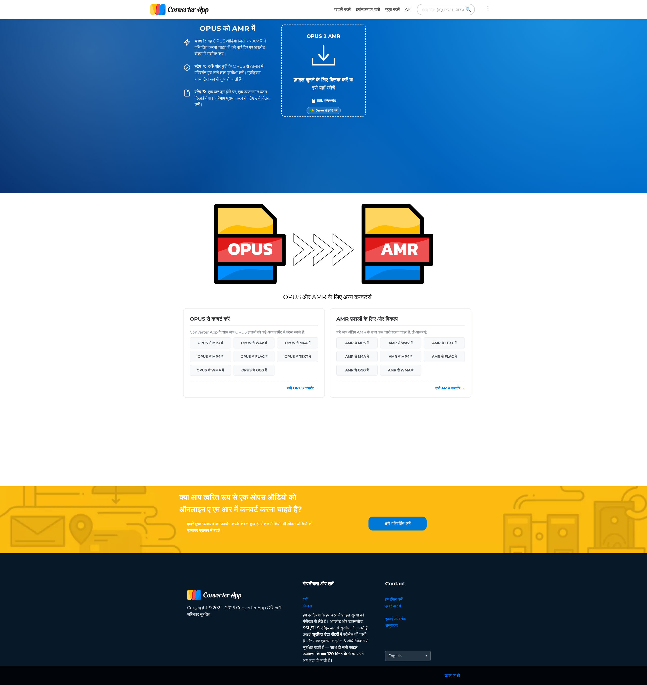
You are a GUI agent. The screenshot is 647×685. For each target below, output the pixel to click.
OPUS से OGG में (254, 370)
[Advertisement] (323, 445)
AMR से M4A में (357, 357)
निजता (307, 606)
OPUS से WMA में (210, 370)
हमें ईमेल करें (394, 599)
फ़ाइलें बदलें (342, 9)
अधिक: (487, 10)
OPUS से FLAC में (254, 357)
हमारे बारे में (393, 606)
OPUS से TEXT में (298, 357)
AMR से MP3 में (356, 343)
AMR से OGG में (356, 370)
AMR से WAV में (400, 343)
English (395, 656)
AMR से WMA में (400, 370)
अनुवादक (391, 625)
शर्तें (305, 599)
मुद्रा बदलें (392, 9)
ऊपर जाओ (452, 675)
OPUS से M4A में (297, 343)
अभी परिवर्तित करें (397, 523)
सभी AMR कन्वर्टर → (450, 388)
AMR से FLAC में (444, 357)
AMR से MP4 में (400, 357)
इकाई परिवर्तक (395, 618)
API (408, 9)
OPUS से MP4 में (210, 357)
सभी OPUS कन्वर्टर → (302, 388)
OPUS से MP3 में (210, 343)
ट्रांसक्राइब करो (368, 9)
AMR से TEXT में (444, 343)
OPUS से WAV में (254, 343)
